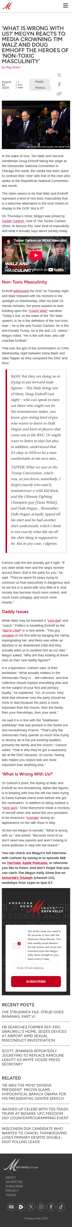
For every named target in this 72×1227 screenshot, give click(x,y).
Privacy (12, 1190)
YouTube (14, 863)
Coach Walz (38, 311)
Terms (11, 1195)
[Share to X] (59, 75)
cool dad (54, 620)
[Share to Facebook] (59, 84)
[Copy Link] (59, 93)
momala (32, 818)
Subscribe (14, 1186)
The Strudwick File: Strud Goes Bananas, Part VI (33, 1014)
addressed (21, 291)
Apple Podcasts (34, 863)
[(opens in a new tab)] (11, 1207)
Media (39, 81)
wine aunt (10, 808)
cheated (8, 635)
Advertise (14, 1181)
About (11, 1177)
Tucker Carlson (13, 221)
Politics (40, 87)
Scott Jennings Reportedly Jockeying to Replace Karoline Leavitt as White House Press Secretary (33, 1057)
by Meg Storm (11, 67)
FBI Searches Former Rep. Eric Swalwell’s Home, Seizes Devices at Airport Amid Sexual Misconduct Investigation (34, 1033)
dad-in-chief (11, 630)
